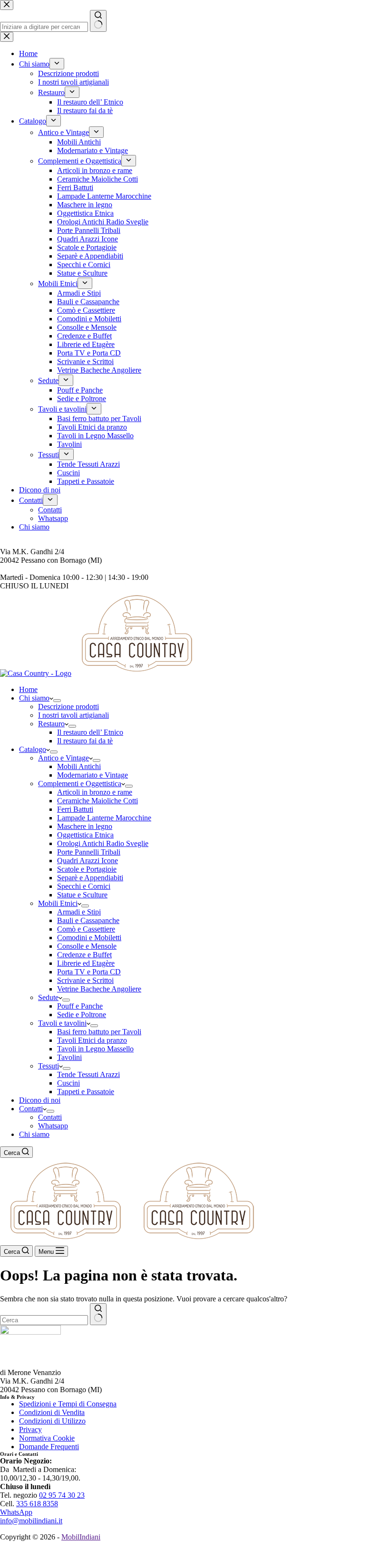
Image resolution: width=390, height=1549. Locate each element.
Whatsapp (53, 1126)
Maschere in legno (84, 826)
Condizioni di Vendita (52, 1412)
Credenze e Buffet (84, 955)
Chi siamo (34, 698)
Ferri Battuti (75, 809)
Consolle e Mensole (87, 946)
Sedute (48, 997)
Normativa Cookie (47, 1438)
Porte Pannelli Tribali (88, 852)
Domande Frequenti (49, 1447)
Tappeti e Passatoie (85, 1091)
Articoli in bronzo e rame (94, 792)
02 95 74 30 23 (62, 1495)
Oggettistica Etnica (85, 835)
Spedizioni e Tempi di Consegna (68, 1404)
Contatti (31, 1109)
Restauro (51, 724)
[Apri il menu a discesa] (57, 700)
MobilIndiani (80, 1537)
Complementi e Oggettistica (79, 783)
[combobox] (44, 1320)
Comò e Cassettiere (86, 929)
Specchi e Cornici (83, 886)
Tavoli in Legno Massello (95, 1049)
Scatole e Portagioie (87, 869)
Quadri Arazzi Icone (87, 860)
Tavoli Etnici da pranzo (92, 1040)
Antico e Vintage (63, 758)
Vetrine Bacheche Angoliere (99, 989)
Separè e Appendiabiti (90, 878)
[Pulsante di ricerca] (98, 1314)
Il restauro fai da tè (85, 741)
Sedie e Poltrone (81, 1014)
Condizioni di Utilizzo (52, 1421)
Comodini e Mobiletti (89, 937)
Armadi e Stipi (79, 912)
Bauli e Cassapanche (88, 920)
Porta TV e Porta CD (89, 972)
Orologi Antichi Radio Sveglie (102, 843)
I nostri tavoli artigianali (73, 715)
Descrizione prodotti (68, 706)
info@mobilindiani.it (31, 1521)
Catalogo (32, 749)
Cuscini (68, 1083)
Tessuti (48, 1066)
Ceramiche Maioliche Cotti (97, 801)
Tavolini (69, 1057)
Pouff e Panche (80, 1006)
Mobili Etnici (58, 903)
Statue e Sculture (82, 895)
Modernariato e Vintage (92, 775)
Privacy (30, 1429)
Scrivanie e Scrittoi (85, 980)
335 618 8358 (37, 1504)
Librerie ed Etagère (86, 963)
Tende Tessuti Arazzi (88, 1074)
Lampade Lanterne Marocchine (104, 818)
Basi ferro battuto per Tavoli (99, 1032)
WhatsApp (16, 1512)
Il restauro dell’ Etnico (90, 732)
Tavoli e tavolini (62, 1023)
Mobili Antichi (79, 766)
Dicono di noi (39, 1100)
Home (28, 689)
